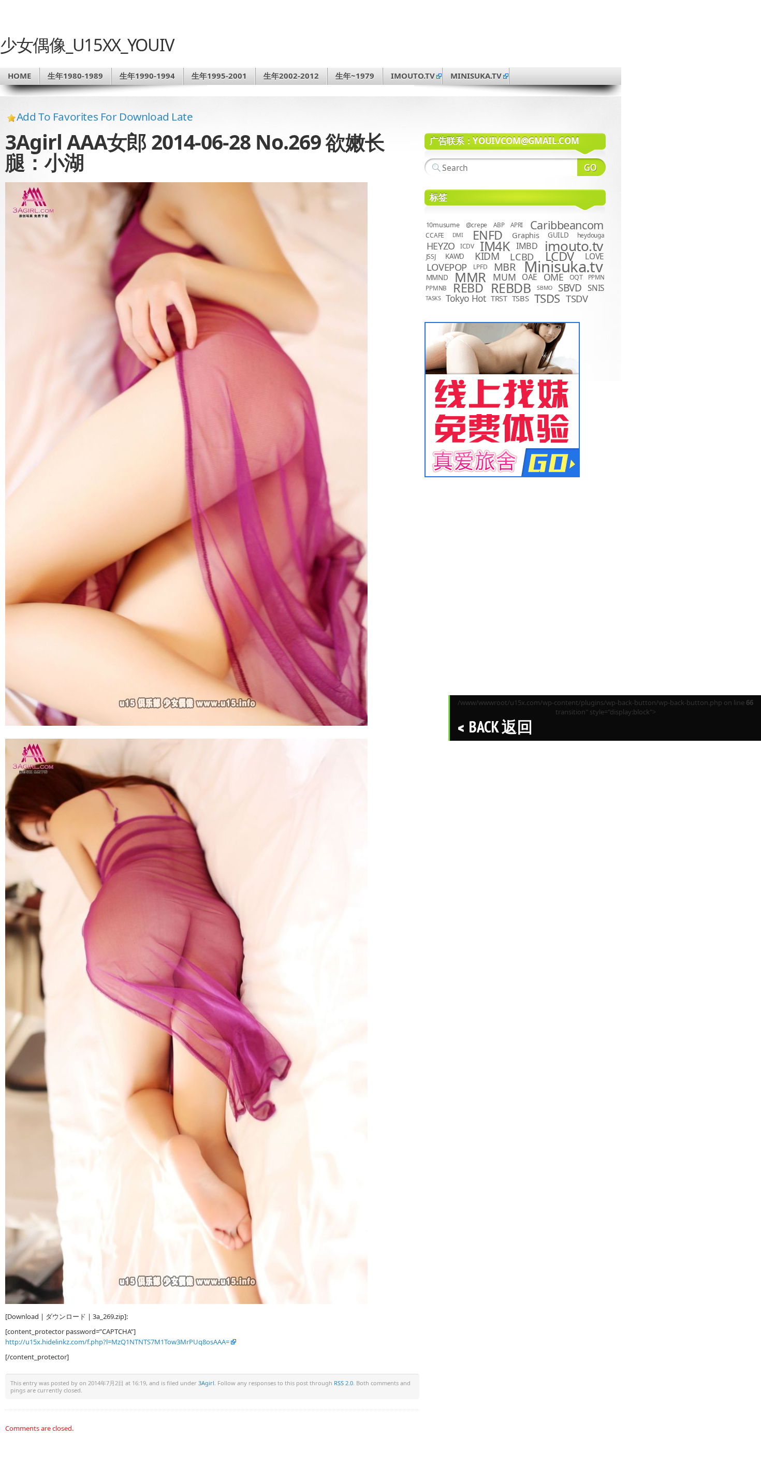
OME (554, 277)
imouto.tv (413, 75)
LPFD (480, 266)
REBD (468, 288)
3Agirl (206, 1383)
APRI (516, 225)
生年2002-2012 (291, 75)
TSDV (577, 298)
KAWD (454, 256)
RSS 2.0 (343, 1383)
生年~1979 (354, 75)
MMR (470, 277)
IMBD (527, 246)
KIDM (487, 256)
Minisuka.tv (563, 266)
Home (19, 75)
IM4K (494, 246)
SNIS (596, 288)
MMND (437, 277)
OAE (529, 277)
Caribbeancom (567, 224)
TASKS (433, 298)
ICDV (467, 246)
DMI (457, 235)
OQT (576, 277)
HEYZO (441, 246)
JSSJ (431, 256)
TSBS (520, 298)
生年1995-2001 (219, 75)
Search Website (591, 167)
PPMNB (436, 288)
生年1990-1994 (147, 75)
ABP (498, 225)
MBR (505, 267)
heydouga (591, 235)
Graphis (525, 235)
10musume (443, 225)
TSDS (547, 298)
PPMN (596, 277)
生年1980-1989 (75, 75)
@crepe (477, 225)
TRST (499, 298)
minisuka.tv (476, 75)
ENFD (488, 235)
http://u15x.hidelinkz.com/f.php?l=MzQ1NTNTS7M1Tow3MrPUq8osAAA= (117, 1341)
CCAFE (435, 235)
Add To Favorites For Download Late (105, 116)
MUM (504, 277)
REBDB (511, 288)
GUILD (558, 235)
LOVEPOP (447, 266)
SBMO (544, 287)
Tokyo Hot (466, 298)
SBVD (569, 288)
